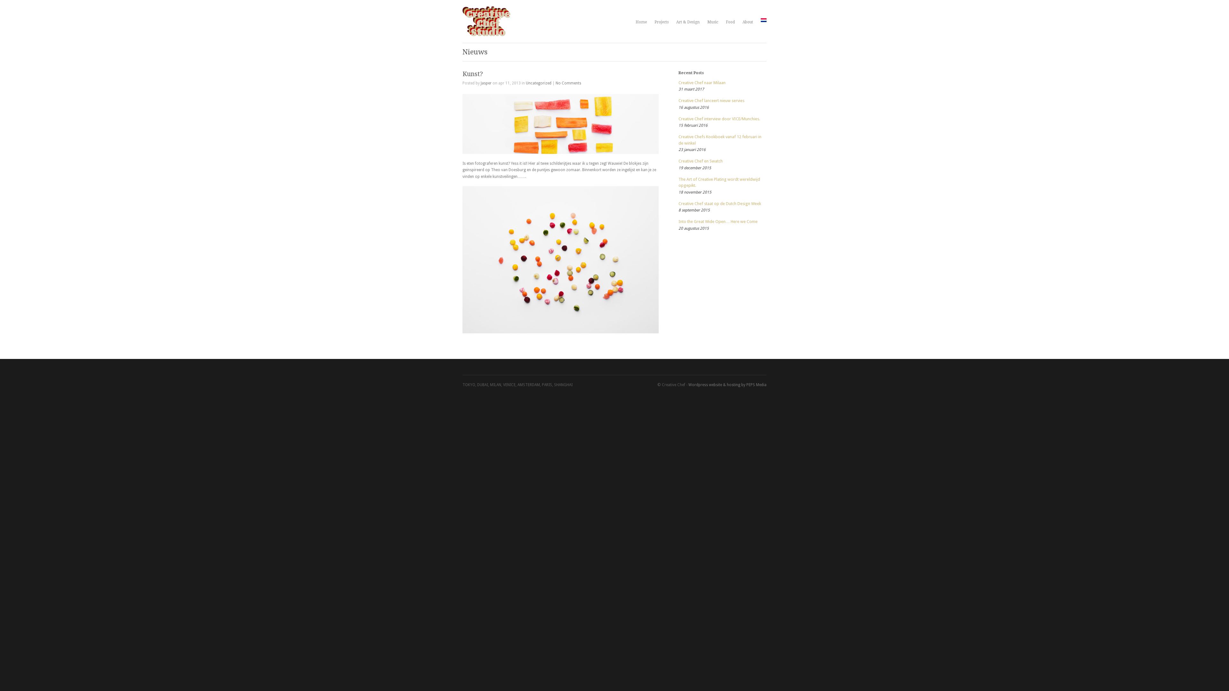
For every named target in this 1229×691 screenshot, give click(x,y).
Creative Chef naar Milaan (702, 82)
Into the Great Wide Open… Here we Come (718, 221)
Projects (662, 22)
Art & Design (688, 22)
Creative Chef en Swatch (701, 161)
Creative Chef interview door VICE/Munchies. (719, 118)
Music (712, 22)
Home (641, 22)
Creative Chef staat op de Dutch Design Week (720, 203)
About (748, 22)
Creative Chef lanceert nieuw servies (711, 100)
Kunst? (472, 74)
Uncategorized (538, 83)
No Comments (568, 83)
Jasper (486, 83)
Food (730, 22)
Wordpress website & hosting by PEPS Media (727, 385)
